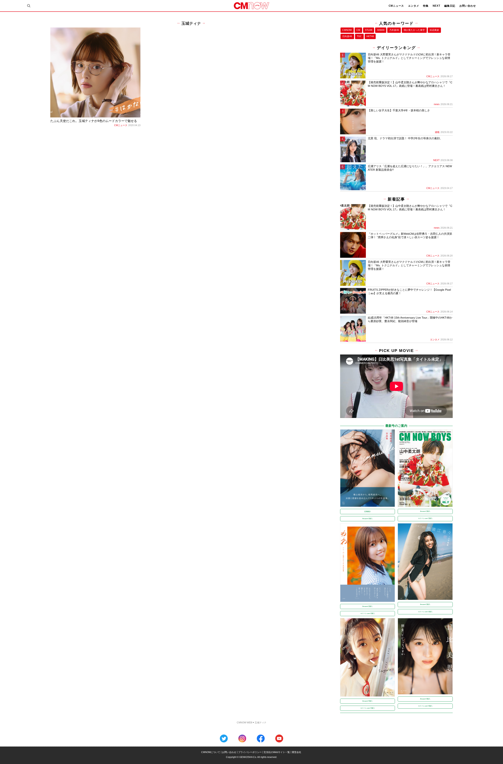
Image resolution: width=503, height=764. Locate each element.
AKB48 (381, 30)
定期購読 (367, 511)
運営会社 (296, 752)
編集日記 (449, 5)
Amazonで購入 (367, 518)
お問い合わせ (467, 5)
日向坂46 (347, 36)
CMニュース (396, 5)
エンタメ (413, 5)
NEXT (436, 5)
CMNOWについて (210, 752)
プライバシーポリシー (250, 752)
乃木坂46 (394, 30)
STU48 (368, 30)
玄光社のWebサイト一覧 (277, 752)
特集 (426, 5)
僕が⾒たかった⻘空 (414, 30)
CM (358, 30)
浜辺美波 (434, 30)
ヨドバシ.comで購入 (425, 518)
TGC (359, 36)
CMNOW (347, 30)
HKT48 (370, 36)
